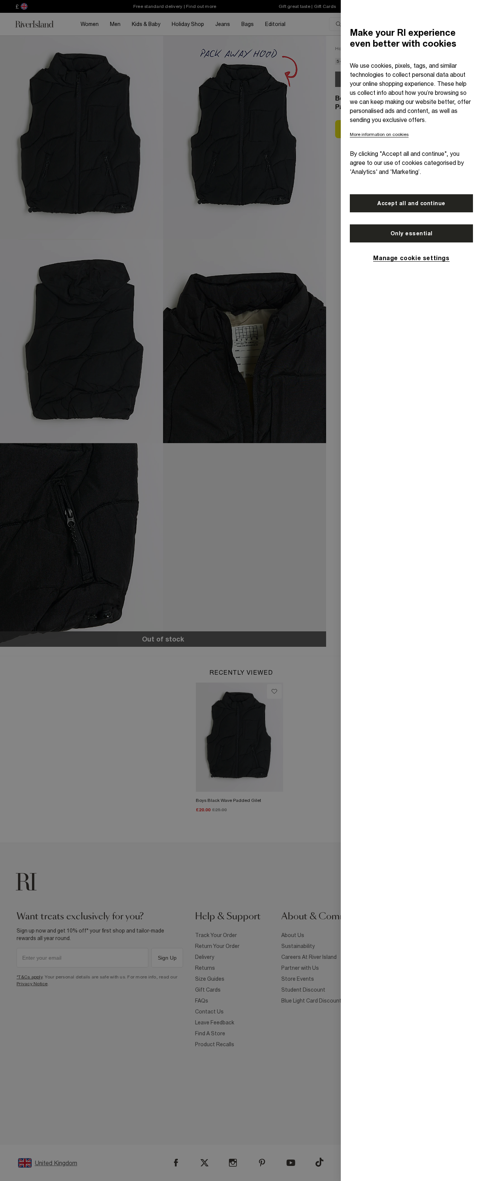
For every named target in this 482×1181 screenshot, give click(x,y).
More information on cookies (379, 134)
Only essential (411, 233)
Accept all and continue (411, 203)
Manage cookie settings (411, 257)
